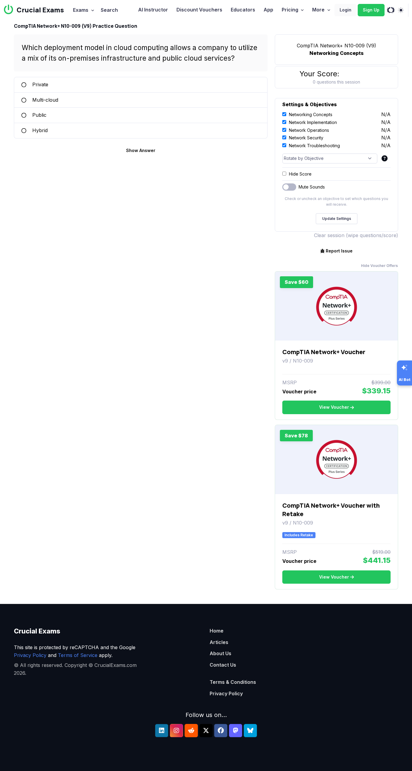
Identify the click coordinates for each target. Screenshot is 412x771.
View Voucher (334, 407)
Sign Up (371, 9)
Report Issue (339, 250)
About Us (220, 653)
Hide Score (300, 173)
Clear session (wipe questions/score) (356, 235)
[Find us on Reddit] (191, 730)
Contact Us (223, 665)
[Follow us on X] (206, 730)
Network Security (306, 137)
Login (345, 9)
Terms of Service (77, 655)
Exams (80, 10)
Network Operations (309, 130)
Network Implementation (313, 122)
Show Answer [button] (140, 150)
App (268, 10)
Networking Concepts (310, 114)
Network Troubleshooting (314, 145)
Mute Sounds (312, 186)
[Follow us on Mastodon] (235, 730)
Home (216, 631)
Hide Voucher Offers (379, 265)
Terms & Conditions (233, 682)
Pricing (290, 10)
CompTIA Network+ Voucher (323, 352)
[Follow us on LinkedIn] (161, 730)
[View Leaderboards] (391, 10)
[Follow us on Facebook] (220, 730)
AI (153, 10)
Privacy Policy (30, 655)
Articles (219, 642)
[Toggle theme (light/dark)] (401, 10)
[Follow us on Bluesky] (250, 730)
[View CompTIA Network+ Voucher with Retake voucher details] (336, 459)
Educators (243, 10)
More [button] (318, 10)
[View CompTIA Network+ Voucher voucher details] (336, 306)
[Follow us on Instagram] (176, 730)
